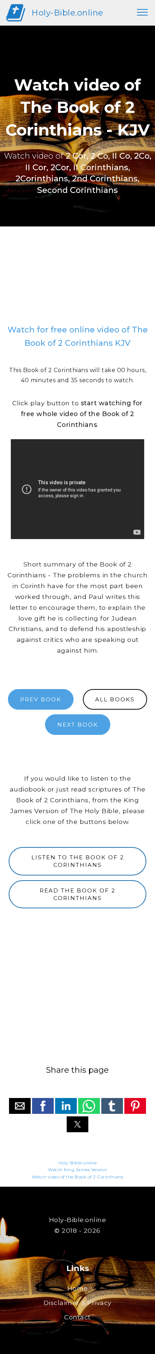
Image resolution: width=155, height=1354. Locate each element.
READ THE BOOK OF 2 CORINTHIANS (77, 894)
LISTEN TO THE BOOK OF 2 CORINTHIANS (77, 861)
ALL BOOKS (115, 699)
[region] (77, 278)
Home (77, 1288)
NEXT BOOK (77, 724)
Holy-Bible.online (67, 13)
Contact (77, 1317)
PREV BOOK (40, 699)
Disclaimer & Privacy (78, 1302)
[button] (20, 1106)
